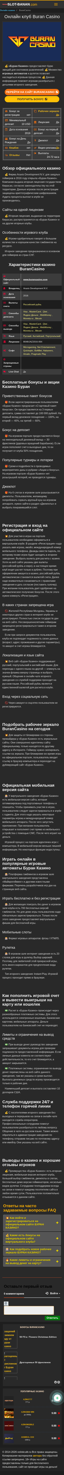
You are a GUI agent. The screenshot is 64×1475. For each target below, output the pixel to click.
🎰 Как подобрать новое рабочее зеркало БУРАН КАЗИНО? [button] (28, 1251)
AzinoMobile (27, 1424)
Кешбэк (13, 147)
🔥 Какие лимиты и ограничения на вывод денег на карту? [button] (28, 1261)
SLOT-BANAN (22, 4)
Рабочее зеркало (48, 111)
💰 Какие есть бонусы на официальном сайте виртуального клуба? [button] (23, 1238)
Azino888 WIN (27, 1412)
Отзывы (14, 155)
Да (57, 115)
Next (58, 1382)
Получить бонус (30, 99)
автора (37, 1455)
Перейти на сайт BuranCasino (30, 92)
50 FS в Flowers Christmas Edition (38, 1337)
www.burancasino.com (35, 279)
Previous (55, 1382)
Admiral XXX (27, 1437)
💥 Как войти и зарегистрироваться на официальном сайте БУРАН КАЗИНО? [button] (25, 1222)
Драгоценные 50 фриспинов (35, 1362)
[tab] (32, 1223)
